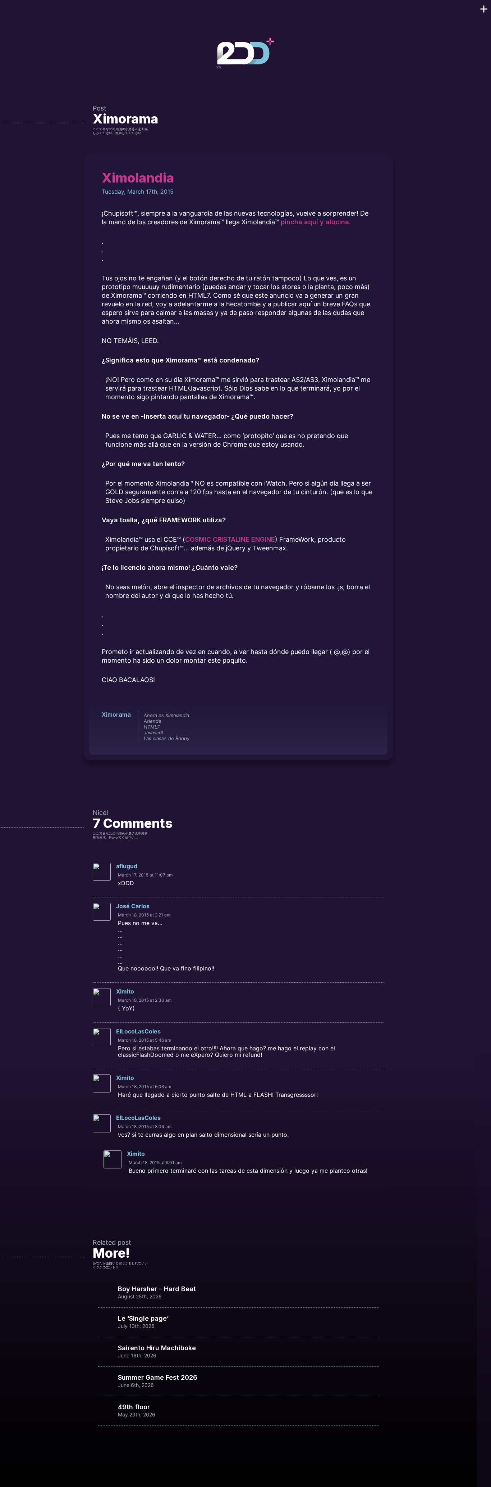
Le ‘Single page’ (143, 1318)
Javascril (153, 732)
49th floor (134, 1407)
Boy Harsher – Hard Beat (157, 1289)
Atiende (152, 721)
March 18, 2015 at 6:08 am (144, 1086)
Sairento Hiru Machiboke (157, 1348)
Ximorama (125, 119)
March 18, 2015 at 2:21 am (144, 915)
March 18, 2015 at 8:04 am (144, 1126)
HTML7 (152, 727)
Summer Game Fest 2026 (157, 1377)
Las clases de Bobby (166, 738)
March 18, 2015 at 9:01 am (155, 1162)
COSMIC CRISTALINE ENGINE (230, 539)
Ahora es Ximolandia (166, 715)
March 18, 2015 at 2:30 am (144, 1000)
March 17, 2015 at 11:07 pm (145, 875)
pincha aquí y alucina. (316, 222)
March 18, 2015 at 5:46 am (144, 1040)
